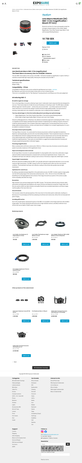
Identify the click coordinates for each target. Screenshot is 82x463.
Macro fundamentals (56, 391)
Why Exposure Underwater (57, 383)
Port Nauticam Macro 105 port (39, 311)
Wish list (46, 49)
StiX (32, 420)
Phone (13, 398)
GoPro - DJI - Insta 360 (17, 396)
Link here (54, 89)
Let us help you (54, 385)
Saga (32, 411)
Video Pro (14, 389)
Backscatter (34, 387)
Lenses (14, 411)
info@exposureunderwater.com (51, 434)
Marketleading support (49, 58)
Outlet (13, 420)
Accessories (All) (16, 407)
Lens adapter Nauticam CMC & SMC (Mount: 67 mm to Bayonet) (60, 235)
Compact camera (16, 393)
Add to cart (52, 43)
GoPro (33, 398)
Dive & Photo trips (55, 380)
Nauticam (33, 407)
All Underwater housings (41, 367)
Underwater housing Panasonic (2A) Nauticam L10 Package (59, 311)
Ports (13, 413)
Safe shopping (16, 435)
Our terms (14, 444)
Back (14, 362)
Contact (14, 431)
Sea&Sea (33, 418)
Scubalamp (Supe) (36, 413)
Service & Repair (16, 440)
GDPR (13, 446)
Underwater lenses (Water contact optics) (33, 9)
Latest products (16, 385)
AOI (32, 385)
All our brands (34, 380)
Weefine (33, 422)
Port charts (15, 415)
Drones (14, 391)
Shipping (14, 433)
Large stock (47, 54)
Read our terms (45, 459)
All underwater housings (18, 380)
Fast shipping (47, 56)
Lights (13, 404)
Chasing (33, 389)
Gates (32, 396)
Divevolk (33, 391)
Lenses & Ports (19, 9)
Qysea (33, 409)
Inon (32, 402)
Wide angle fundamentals (57, 389)
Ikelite (32, 400)
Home (13, 9)
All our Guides (54, 387)
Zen (32, 424)
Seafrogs (33, 415)
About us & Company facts (19, 438)
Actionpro (33, 383)
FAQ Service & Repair (17, 442)
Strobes (14, 402)
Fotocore (33, 393)
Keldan (33, 404)
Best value (46, 60)
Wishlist (46, 62)
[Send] (68, 444)
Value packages (16, 383)
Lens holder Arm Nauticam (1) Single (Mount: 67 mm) (20, 235)
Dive (13, 418)
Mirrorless (14, 387)
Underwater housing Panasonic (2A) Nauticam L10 (21, 346)
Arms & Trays (15, 409)
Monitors (14, 400)
